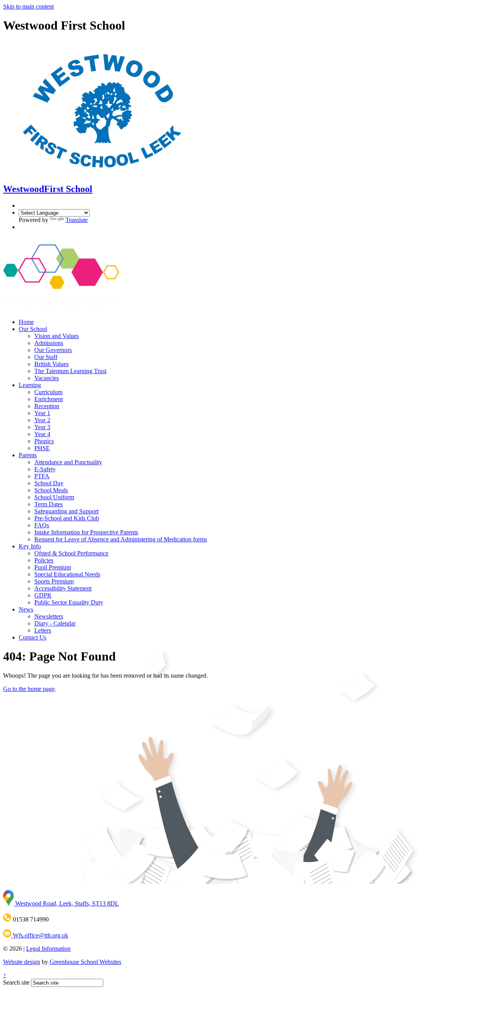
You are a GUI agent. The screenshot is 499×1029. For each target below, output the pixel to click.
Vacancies (46, 378)
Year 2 (42, 420)
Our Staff (45, 357)
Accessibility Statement (63, 588)
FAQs (41, 525)
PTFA (42, 476)
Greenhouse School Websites (85, 962)
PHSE (42, 448)
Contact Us (32, 637)
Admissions (48, 343)
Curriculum (48, 392)
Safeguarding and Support (66, 511)
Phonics (44, 441)
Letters (42, 630)
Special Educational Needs (67, 574)
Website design (21, 962)
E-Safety (45, 469)
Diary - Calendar (55, 623)
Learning (30, 385)
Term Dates (48, 504)
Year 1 (42, 413)
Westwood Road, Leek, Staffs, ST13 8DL (66, 903)
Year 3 (42, 427)
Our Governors (53, 350)
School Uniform (54, 497)
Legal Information (48, 948)
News (26, 609)
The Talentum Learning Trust (70, 371)
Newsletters (48, 616)
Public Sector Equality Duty (68, 602)
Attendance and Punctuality (68, 462)
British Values (51, 364)
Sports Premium (54, 581)
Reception (46, 406)
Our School (33, 329)
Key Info (30, 546)
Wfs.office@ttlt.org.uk (39, 935)
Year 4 (42, 434)
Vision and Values (56, 336)
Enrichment (48, 399)
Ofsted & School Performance (71, 553)
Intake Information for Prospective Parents (86, 532)
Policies (43, 560)
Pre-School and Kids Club (66, 518)
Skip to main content (28, 6)
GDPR (42, 595)
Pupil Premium (52, 567)
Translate (76, 220)
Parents (28, 455)
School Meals (51, 490)
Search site (16, 982)
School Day (49, 483)
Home (26, 322)
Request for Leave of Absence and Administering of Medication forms (120, 539)
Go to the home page (29, 688)
